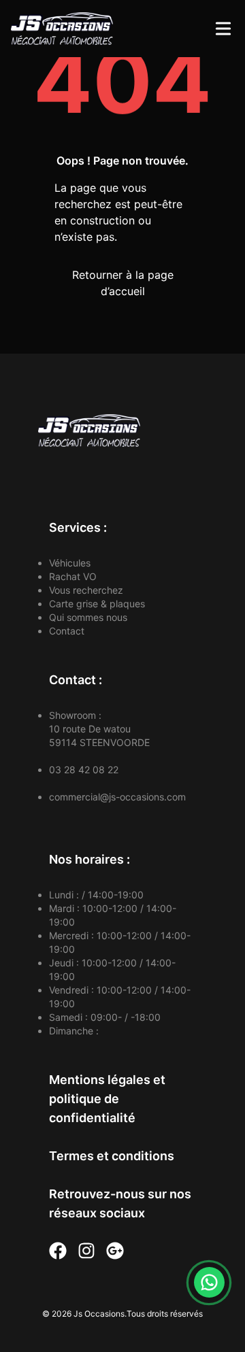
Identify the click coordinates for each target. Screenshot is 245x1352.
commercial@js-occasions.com (117, 796)
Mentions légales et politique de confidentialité (107, 1098)
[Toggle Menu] (223, 28)
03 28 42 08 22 (83, 769)
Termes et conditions (111, 1156)
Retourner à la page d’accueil (123, 283)
